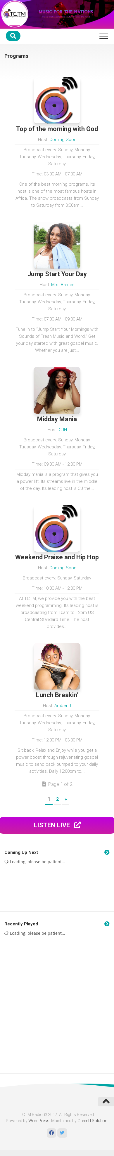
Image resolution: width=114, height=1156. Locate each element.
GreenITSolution (92, 1120)
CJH (63, 429)
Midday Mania (57, 419)
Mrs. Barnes (63, 284)
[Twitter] (62, 1133)
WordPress (38, 1120)
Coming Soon (62, 139)
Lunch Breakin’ (57, 695)
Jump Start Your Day (57, 274)
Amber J (62, 705)
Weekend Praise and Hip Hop (57, 557)
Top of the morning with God (57, 129)
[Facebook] (51, 1133)
